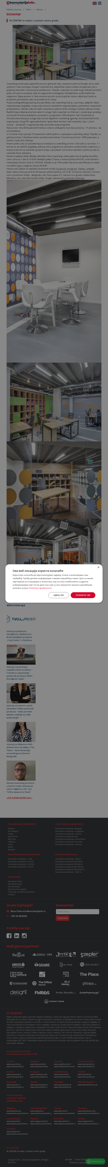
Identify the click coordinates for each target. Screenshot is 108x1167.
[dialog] (54, 583)
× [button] (98, 567)
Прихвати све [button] (83, 595)
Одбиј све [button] (58, 595)
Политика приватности (40, 588)
